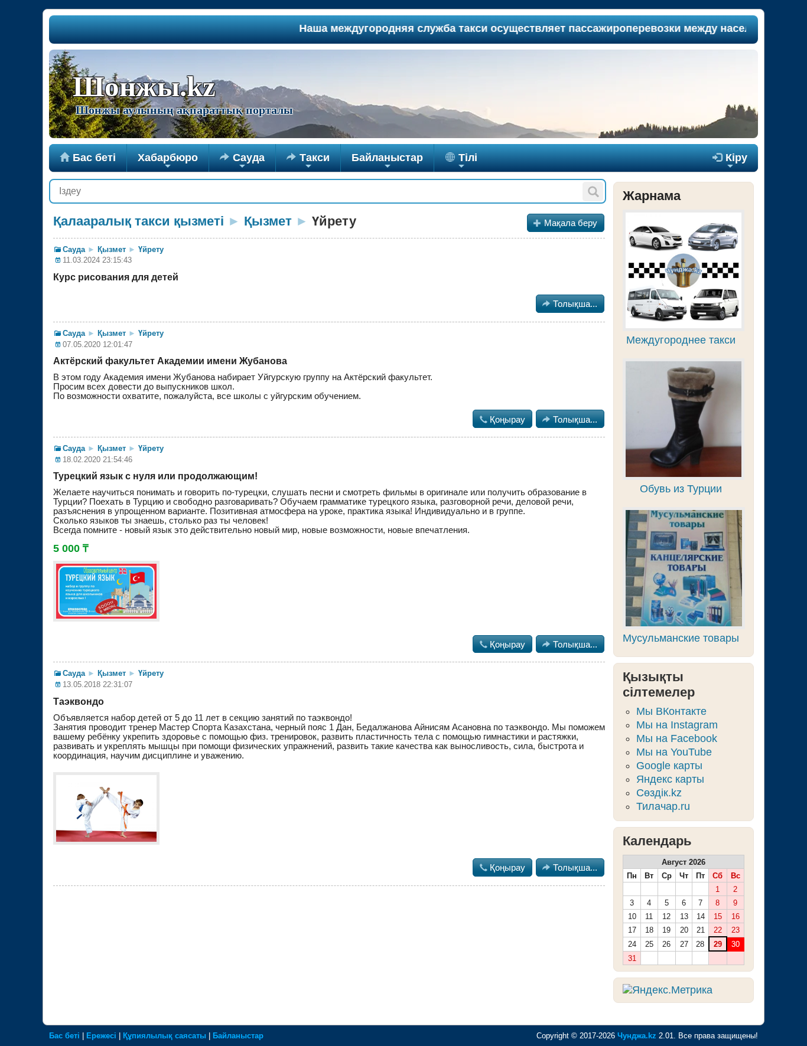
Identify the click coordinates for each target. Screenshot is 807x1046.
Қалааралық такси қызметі (138, 221)
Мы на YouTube (674, 752)
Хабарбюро (168, 162)
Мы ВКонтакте (671, 711)
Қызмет (268, 221)
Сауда (242, 162)
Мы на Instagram (677, 725)
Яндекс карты (670, 779)
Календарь (657, 840)
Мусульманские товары (681, 638)
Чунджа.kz (636, 1035)
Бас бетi (88, 158)
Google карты (669, 766)
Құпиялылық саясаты (164, 1035)
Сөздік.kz (659, 793)
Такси (308, 162)
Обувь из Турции (681, 489)
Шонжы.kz (144, 87)
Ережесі (101, 1035)
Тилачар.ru (663, 806)
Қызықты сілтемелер (659, 684)
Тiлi (466, 162)
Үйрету (151, 249)
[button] (593, 191)
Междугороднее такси (681, 340)
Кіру (729, 162)
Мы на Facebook (676, 738)
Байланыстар (387, 162)
